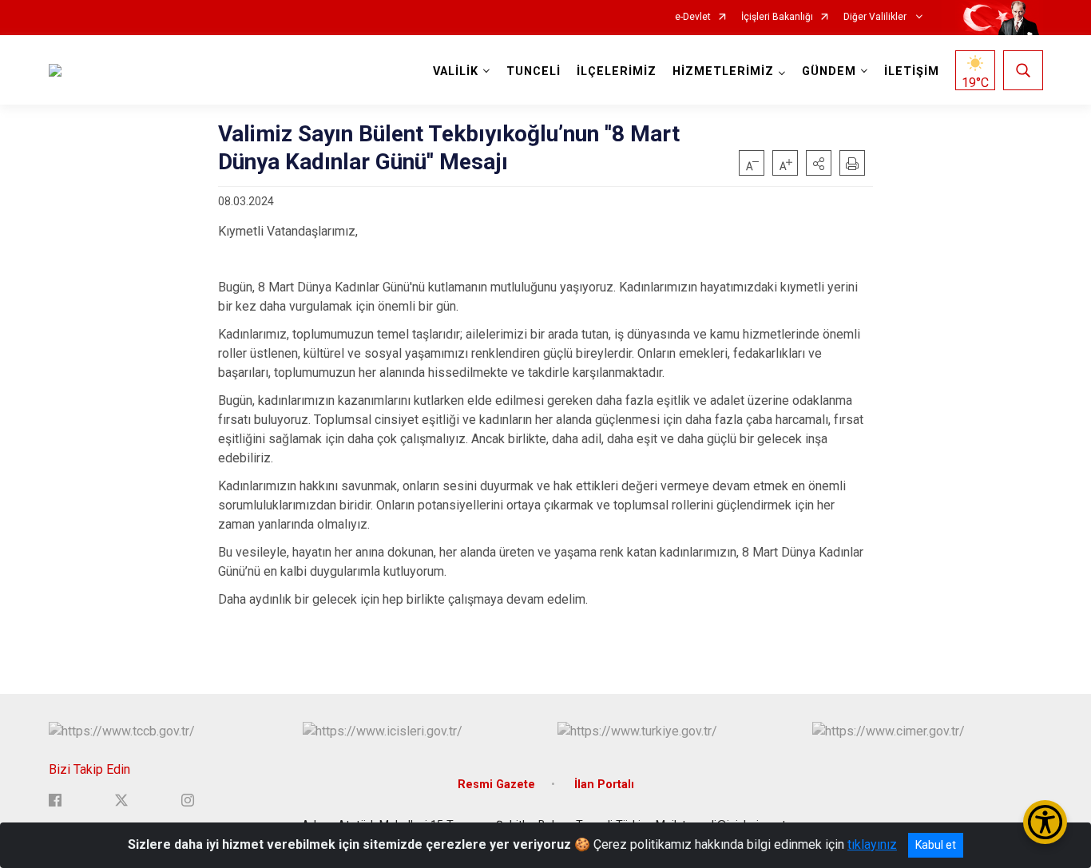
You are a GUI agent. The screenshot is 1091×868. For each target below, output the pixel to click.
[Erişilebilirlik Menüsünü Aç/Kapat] (1045, 822)
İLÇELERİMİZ (617, 71)
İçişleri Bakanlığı (777, 17)
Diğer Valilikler (876, 17)
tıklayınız (872, 844)
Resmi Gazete (496, 784)
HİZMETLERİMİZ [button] (723, 71)
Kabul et (935, 844)
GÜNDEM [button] (829, 71)
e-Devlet (693, 17)
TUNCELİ (533, 71)
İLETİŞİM (911, 71)
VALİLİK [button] (455, 71)
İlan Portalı (604, 784)
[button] (818, 163)
